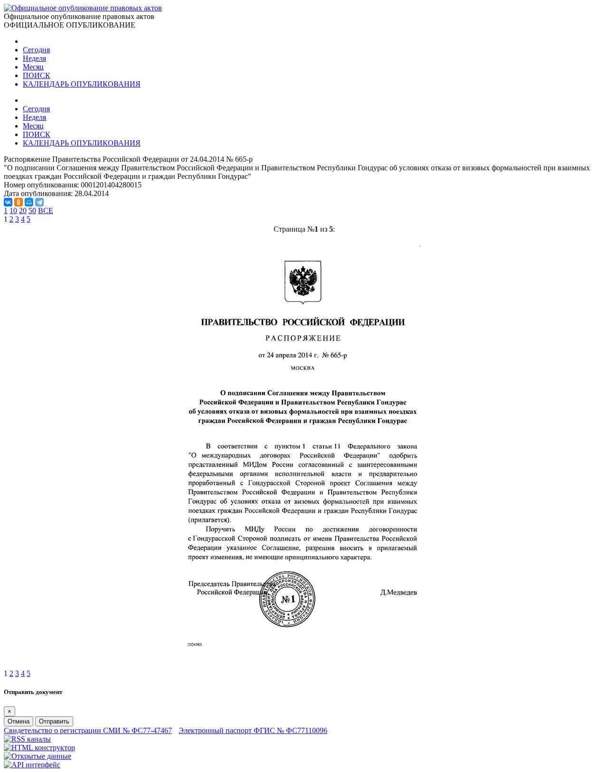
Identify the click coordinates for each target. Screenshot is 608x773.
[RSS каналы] (27, 739)
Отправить (54, 721)
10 (13, 210)
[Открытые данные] (37, 756)
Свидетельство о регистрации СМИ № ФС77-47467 (88, 730)
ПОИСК (36, 75)
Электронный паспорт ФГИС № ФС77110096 (253, 730)
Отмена (18, 721)
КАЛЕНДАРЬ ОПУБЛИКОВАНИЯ (82, 84)
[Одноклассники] (18, 202)
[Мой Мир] (29, 202)
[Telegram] (39, 202)
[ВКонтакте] (8, 202)
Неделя (34, 58)
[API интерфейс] (32, 765)
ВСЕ (45, 210)
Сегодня (36, 50)
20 (23, 210)
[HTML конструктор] (39, 748)
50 (32, 210)
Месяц (33, 67)
